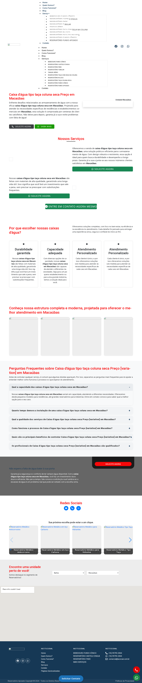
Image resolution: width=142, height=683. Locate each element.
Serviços (46, 14)
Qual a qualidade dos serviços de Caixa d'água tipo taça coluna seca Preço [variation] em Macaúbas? (64, 419)
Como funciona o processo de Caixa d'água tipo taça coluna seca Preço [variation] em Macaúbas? (62, 428)
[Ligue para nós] (72, 508)
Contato (45, 43)
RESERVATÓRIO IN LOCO (55, 77)
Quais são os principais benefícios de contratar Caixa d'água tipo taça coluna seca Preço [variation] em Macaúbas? (71, 437)
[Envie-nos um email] (66, 508)
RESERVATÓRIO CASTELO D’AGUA (59, 64)
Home (44, 48)
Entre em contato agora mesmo (73, 206)
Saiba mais (46, 126)
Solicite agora (23, 126)
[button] (10, 549)
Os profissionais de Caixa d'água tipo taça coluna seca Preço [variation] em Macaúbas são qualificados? (66, 446)
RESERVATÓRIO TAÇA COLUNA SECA (59, 80)
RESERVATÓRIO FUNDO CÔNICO (58, 83)
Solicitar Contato (71, 678)
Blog (43, 56)
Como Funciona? (49, 8)
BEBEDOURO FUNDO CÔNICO (57, 62)
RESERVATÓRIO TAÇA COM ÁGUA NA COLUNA (62, 75)
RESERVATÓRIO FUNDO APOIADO (64, 40)
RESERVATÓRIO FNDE (55, 67)
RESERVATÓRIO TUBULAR (56, 70)
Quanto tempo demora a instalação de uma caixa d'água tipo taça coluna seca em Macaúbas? (60, 410)
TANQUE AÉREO (53, 72)
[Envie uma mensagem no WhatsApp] (78, 508)
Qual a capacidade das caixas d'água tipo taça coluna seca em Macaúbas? (50, 387)
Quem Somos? (48, 50)
